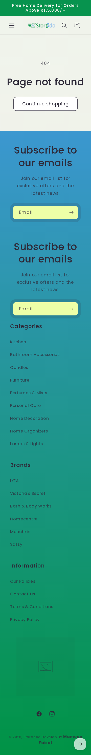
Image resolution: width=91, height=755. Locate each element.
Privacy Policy (25, 619)
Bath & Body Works (31, 506)
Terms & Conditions (31, 607)
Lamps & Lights (26, 444)
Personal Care (25, 405)
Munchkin (20, 532)
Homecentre (24, 519)
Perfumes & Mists (28, 393)
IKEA (14, 481)
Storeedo (32, 737)
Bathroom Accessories (35, 354)
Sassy (16, 544)
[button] (11, 25)
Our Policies (22, 581)
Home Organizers (29, 431)
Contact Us (22, 594)
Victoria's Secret (28, 493)
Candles (19, 367)
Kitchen (18, 342)
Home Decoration (29, 418)
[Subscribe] (71, 212)
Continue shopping (45, 104)
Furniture (19, 380)
